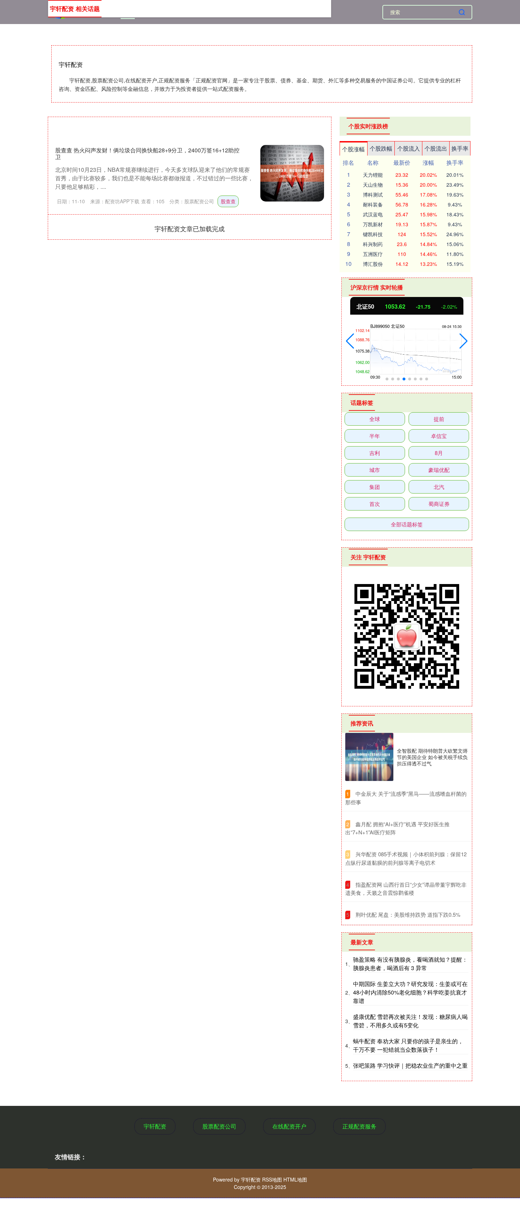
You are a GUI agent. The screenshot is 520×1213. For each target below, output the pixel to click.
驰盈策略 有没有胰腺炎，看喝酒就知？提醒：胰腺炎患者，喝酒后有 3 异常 (410, 963)
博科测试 (373, 194)
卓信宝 (439, 435)
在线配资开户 (289, 1126)
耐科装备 (373, 204)
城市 (374, 469)
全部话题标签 (407, 524)
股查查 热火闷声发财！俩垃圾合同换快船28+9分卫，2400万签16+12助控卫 (147, 153)
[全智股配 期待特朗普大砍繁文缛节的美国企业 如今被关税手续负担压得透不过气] (369, 757)
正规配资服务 (359, 1126)
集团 (374, 486)
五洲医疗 (373, 253)
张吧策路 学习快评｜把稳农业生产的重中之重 (410, 1065)
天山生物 (373, 184)
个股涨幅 (353, 149)
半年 (374, 435)
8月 (439, 452)
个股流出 (435, 148)
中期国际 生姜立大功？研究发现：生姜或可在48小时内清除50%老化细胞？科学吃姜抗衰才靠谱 (410, 992)
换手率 (459, 148)
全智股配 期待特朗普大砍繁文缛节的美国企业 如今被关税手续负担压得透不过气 (432, 757)
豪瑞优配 (439, 469)
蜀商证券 (439, 503)
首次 (374, 503)
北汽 (439, 486)
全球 (374, 418)
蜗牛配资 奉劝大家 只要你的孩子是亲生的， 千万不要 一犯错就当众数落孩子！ (408, 1045)
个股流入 (408, 148)
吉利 (374, 452)
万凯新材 (373, 224)
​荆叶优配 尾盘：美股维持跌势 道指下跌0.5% (408, 914)
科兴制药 (373, 243)
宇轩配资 (155, 1126)
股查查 (228, 201)
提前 (439, 418)
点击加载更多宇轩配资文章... (190, 228)
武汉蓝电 (373, 214)
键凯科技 (373, 234)
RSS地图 (272, 1179)
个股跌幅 (381, 148)
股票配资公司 (219, 1126)
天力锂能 (373, 174)
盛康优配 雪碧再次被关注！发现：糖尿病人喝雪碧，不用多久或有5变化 (410, 1021)
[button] (350, 341)
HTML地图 (295, 1179)
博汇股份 (373, 263)
